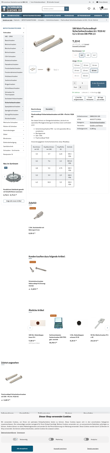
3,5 (76, 55)
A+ (90, 2)
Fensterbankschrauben (13, 68)
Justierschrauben (11, 80)
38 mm (77, 76)
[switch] (15, 439)
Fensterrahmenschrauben (13, 72)
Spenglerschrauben (11, 110)
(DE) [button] (99, 92)
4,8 (89, 55)
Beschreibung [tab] (36, 109)
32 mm (95, 70)
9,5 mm (77, 65)
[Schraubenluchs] (11, 8)
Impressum (21, 433)
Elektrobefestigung (9, 142)
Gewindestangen (9, 130)
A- (93, 2)
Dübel (5, 134)
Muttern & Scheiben (10, 126)
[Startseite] (3, 15)
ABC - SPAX (9, 36)
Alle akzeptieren (22, 449)
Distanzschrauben (11, 60)
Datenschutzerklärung (8, 433)
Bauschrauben (10, 40)
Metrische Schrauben (10, 122)
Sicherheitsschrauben (97, 122)
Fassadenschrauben (11, 64)
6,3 (95, 55)
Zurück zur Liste (7, 20)
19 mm (77, 70)
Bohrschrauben (10, 52)
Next (107, 328)
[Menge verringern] (75, 83)
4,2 (82, 55)
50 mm (86, 76)
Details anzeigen (93, 449)
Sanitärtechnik (8, 146)
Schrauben (7, 33)
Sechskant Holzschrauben (13, 99)
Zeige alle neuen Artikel (13, 201)
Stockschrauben (10, 118)
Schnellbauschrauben (12, 88)
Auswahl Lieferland (78, 46)
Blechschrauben (10, 48)
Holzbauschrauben (11, 76)
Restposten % (8, 154)
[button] (89, 8)
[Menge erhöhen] (80, 87)
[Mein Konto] (94, 8)
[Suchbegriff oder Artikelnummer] (66, 9)
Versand (86, 44)
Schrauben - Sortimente (11, 150)
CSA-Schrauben (10, 56)
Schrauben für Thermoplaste (9, 93)
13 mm (87, 65)
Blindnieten (7, 138)
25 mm (86, 70)
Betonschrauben (10, 44)
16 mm (95, 65)
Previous (30, 328)
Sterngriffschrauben (11, 114)
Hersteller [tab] (49, 109)
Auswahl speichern (60, 449)
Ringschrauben (10, 84)
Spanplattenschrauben (12, 106)
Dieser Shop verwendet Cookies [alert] (55, 416)
